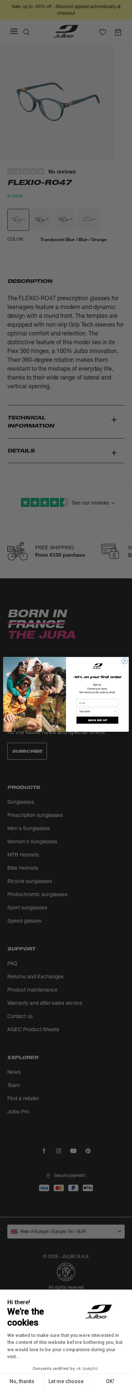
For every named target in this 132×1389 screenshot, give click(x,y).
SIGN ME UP (97, 720)
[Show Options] (115, 711)
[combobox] (96, 711)
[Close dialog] (124, 661)
